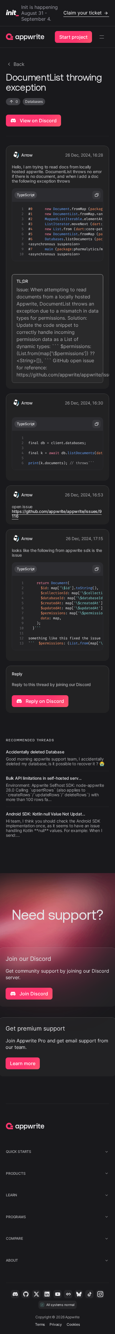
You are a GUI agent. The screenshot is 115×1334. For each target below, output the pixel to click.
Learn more (22, 1063)
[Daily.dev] (68, 1294)
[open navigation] (101, 37)
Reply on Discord (44, 701)
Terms (40, 1324)
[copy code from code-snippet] (96, 195)
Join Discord (33, 994)
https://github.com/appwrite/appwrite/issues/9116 (57, 514)
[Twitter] (36, 1294)
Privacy (56, 1324)
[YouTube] (57, 1294)
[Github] (26, 1294)
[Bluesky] (79, 1294)
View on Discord (38, 121)
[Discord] (15, 1294)
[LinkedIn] (47, 1294)
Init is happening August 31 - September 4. (61, 13)
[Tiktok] (89, 1294)
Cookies (73, 1324)
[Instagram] (100, 1294)
